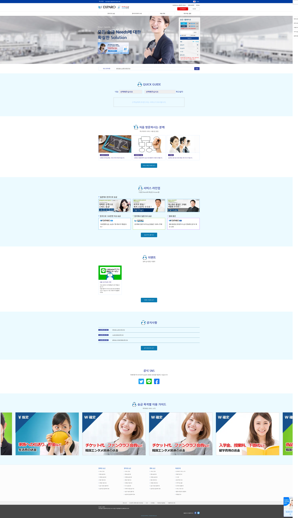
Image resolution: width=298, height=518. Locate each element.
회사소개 (125, 503)
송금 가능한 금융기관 (103, 485)
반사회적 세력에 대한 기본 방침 (136, 503)
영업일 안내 (178, 494)
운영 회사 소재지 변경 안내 (123, 68)
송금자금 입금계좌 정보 (104, 488)
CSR (147, 503)
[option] (182, 433)
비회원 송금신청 (102, 477)
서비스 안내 (101, 471)
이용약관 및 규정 (171, 503)
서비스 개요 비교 (179, 488)
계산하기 (189, 38)
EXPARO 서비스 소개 (180, 471)
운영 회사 (198, 5)
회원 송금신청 (102, 474)
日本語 (197, 1)
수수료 (177, 477)
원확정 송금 (183, 35)
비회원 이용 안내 (102, 482)
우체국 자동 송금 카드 (129, 488)
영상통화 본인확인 (290, 513)
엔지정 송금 (193, 35)
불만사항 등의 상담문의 (181, 491)
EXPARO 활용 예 (179, 485)
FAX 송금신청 (128, 485)
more (197, 68)
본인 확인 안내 (179, 480)
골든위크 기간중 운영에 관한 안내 (120, 340)
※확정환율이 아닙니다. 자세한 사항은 (188, 28)
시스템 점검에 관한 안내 (117, 335)
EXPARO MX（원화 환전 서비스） (179, 5)
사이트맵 (152, 503)
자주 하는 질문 (179, 482)
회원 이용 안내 (102, 480)
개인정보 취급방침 (161, 503)
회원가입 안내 (179, 474)
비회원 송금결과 (191, 5)
